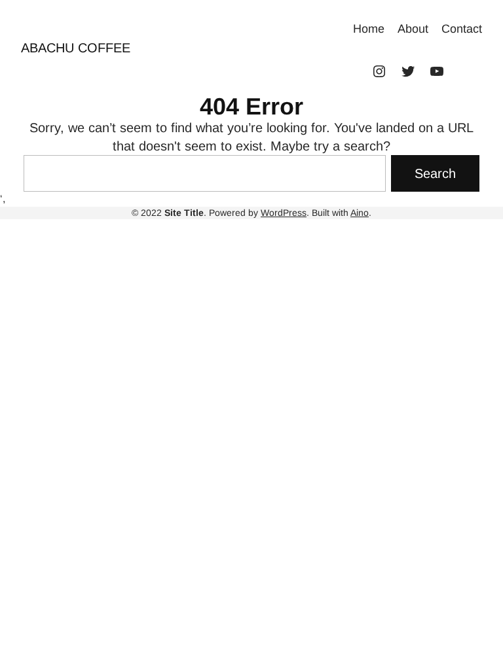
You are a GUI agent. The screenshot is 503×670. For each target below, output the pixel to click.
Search (435, 173)
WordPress (284, 212)
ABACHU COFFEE (75, 48)
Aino (359, 212)
